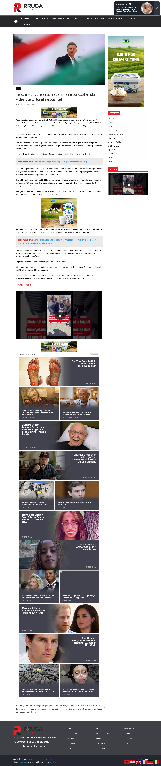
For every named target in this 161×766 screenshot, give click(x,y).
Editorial (25, 18)
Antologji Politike (95, 18)
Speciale (111, 150)
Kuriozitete (112, 154)
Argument (131, 18)
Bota (44, 18)
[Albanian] (127, 762)
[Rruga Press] (16, 21)
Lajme (35, 18)
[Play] (60, 316)
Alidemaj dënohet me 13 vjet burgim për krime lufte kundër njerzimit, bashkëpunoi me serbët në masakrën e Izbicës (37, 709)
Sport (110, 161)
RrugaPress (19, 737)
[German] (150, 762)
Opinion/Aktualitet (61, 18)
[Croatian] (133, 762)
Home (70, 728)
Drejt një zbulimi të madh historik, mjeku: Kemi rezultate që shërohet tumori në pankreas (81, 707)
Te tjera (24, 24)
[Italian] (156, 762)
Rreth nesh (72, 733)
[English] (139, 762)
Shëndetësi (112, 157)
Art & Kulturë (114, 18)
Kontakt (71, 738)
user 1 (33, 104)
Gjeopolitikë (113, 130)
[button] (47, 18)
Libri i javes (78, 18)
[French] (144, 762)
